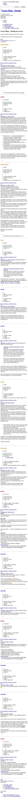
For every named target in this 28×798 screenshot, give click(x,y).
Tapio (22, 236)
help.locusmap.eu (4, 544)
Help (4, 794)
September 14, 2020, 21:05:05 (7, 116)
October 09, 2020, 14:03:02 (7, 641)
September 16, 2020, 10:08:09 (7, 306)
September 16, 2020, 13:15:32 (7, 343)
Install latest (17, 282)
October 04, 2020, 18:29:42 (7, 610)
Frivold (2, 289)
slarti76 (2, 382)
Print (2, 39)
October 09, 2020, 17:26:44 (7, 685)
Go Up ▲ (17, 794)
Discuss (2, 282)
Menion (2, 491)
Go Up (2, 781)
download (8, 547)
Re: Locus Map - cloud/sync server (8, 63)
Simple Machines (16, 796)
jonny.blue (3, 554)
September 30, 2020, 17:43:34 (7, 470)
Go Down (3, 40)
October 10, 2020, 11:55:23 (7, 759)
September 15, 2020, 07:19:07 (7, 185)
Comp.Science (4, 68)
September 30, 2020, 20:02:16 (7, 512)
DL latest (12, 282)
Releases (7, 282)
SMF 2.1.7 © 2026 (7, 796)
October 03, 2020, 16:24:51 (7, 573)
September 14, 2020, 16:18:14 (7, 65)
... (14, 40)
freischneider (4, 448)
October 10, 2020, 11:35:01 (7, 713)
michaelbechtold (4, 44)
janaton (22, 92)
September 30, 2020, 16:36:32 (7, 402)
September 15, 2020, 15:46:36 (7, 259)
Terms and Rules (10, 794)
